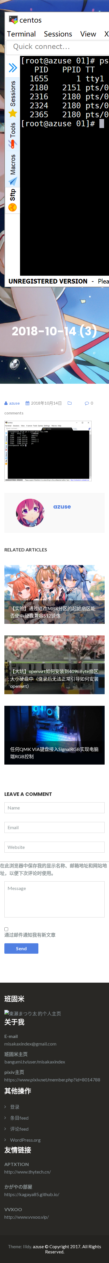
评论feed (19, 1129)
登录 (14, 1107)
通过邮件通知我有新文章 (30, 934)
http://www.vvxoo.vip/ (26, 1217)
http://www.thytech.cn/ (27, 1171)
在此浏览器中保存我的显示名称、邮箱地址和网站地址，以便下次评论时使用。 (53, 869)
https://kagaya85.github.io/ (31, 1194)
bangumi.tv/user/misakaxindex (34, 1061)
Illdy (27, 1246)
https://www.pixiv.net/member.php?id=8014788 (52, 1079)
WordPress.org (25, 1140)
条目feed (19, 1118)
